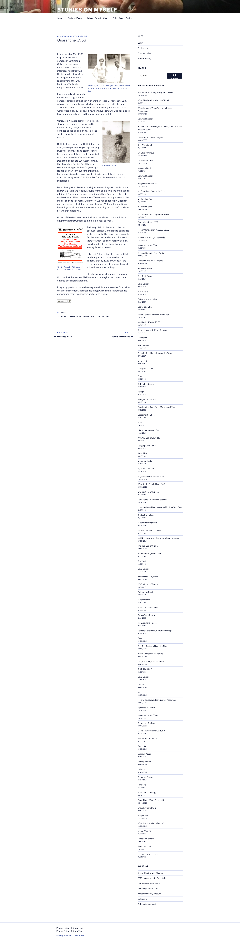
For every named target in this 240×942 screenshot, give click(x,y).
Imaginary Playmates (147, 183)
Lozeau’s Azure (144, 754)
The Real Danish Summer (149, 546)
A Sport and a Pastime (148, 607)
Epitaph (141, 391)
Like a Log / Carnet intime (149, 883)
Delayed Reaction (145, 119)
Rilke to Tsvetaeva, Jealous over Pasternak (157, 700)
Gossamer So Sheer (146, 415)
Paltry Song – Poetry (122, 18)
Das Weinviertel (145, 145)
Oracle (141, 684)
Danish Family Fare (146, 515)
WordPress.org (144, 58)
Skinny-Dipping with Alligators (151, 873)
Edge (140, 376)
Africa (65, 317)
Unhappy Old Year (145, 368)
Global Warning (144, 831)
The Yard (142, 561)
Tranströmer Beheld (146, 615)
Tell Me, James (144, 761)
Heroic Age (143, 784)
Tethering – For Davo (147, 723)
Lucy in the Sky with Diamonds (151, 661)
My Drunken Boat (145, 199)
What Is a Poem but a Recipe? (151, 823)
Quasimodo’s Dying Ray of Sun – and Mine (156, 407)
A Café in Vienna (145, 206)
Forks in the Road (145, 592)
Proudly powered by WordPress (70, 935)
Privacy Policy (62, 928)
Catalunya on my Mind (147, 299)
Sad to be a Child (145, 307)
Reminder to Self (145, 268)
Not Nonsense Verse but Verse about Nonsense (159, 538)
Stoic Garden (143, 284)
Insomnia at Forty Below (148, 576)
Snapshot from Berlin (147, 808)
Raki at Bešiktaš (145, 669)
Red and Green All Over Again (151, 253)
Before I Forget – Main (97, 18)
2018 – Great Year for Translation (152, 878)
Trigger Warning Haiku (147, 522)
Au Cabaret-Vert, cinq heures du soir (153, 214)
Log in (140, 43)
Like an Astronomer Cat (148, 430)
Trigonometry (144, 599)
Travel (106, 317)
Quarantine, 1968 (145, 160)
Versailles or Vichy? (146, 707)
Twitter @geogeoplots (147, 904)
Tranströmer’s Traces (147, 623)
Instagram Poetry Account (149, 893)
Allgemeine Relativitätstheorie (151, 476)
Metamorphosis (145, 461)
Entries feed (143, 48)
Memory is (142, 361)
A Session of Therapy (147, 792)
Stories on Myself (87, 10)
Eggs (140, 638)
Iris (139, 692)
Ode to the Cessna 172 (148, 222)
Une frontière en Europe (148, 492)
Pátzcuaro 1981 (145, 846)
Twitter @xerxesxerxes (148, 888)
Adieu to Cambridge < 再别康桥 (151, 237)
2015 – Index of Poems (148, 584)
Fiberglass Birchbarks (147, 399)
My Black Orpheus (146, 153)
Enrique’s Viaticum (146, 838)
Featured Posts (75, 18)
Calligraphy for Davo (147, 445)
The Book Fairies (145, 276)
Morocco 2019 (144, 168)
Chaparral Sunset (145, 777)
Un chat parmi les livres (148, 854)
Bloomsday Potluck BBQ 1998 (151, 731)
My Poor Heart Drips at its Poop (151, 191)
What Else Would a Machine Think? (153, 100)
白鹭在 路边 (143, 291)
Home (59, 18)
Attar (140, 422)
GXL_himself (80, 36)
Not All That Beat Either (148, 738)
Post (64, 313)
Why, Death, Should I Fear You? (151, 484)
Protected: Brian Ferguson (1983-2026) (155, 92)
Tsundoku (142, 746)
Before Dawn (143, 345)
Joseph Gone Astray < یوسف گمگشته (153, 230)
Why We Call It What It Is (149, 438)
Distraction (142, 337)
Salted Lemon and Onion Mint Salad (153, 314)
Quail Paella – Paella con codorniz (153, 499)
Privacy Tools (77, 928)
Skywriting (142, 453)
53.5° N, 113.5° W (146, 468)
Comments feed (145, 53)
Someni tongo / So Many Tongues (152, 330)
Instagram (142, 899)
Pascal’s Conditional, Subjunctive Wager (155, 353)
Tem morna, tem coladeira (149, 530)
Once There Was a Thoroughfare (152, 800)
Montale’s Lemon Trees (148, 245)
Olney (86, 317)
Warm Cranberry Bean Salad (150, 653)
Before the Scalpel (146, 384)
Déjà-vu (141, 769)
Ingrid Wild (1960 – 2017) (149, 322)
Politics (96, 317)
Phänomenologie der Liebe (149, 553)
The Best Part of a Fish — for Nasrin (153, 646)
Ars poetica (143, 815)
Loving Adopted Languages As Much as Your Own (160, 507)
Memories (76, 317)
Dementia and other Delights (150, 137)
